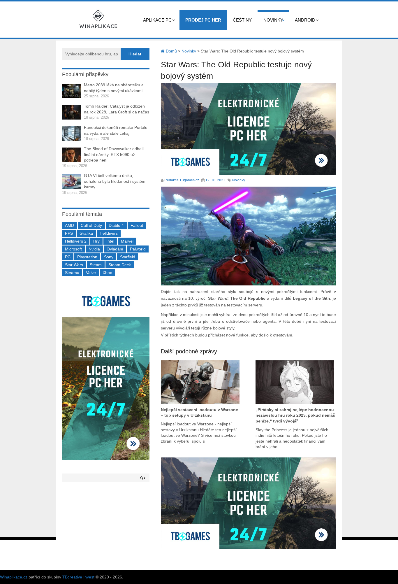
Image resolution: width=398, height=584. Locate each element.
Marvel (127, 241)
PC (68, 257)
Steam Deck (119, 264)
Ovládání (115, 249)
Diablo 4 (116, 225)
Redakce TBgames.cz (181, 180)
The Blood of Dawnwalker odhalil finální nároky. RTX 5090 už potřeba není (114, 154)
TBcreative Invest (78, 577)
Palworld (138, 249)
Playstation (87, 257)
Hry (96, 241)
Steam (96, 264)
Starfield (127, 257)
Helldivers (109, 233)
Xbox (107, 272)
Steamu (72, 272)
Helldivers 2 (76, 241)
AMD (69, 225)
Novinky (273, 19)
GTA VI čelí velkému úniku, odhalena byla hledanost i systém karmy (114, 181)
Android (305, 19)
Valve (91, 272)
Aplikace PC (157, 19)
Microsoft (73, 249)
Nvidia (94, 249)
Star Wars (74, 264)
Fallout (137, 225)
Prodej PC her (203, 19)
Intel (110, 241)
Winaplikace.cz (13, 577)
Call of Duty (91, 225)
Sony (108, 257)
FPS (69, 233)
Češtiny (242, 19)
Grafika (86, 233)
